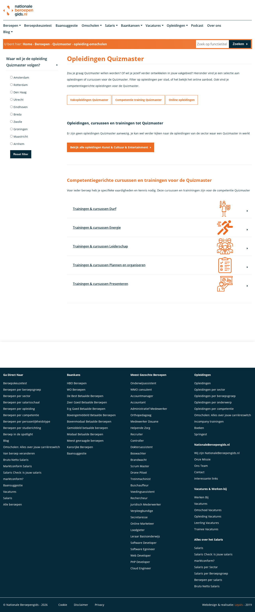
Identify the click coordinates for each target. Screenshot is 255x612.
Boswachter (138, 453)
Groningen (20, 129)
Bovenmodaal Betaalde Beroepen (89, 421)
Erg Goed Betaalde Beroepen (86, 409)
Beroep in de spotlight (18, 434)
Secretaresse (139, 517)
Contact (199, 472)
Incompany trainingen (209, 421)
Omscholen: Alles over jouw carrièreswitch (31, 447)
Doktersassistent (141, 447)
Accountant (138, 402)
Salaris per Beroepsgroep (211, 573)
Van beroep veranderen (19, 453)
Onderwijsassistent (143, 383)
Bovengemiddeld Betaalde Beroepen (91, 415)
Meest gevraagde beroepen (85, 440)
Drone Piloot (138, 472)
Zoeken (238, 44)
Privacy (99, 605)
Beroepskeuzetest (38, 25)
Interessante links (206, 478)
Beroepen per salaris (208, 580)
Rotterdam (20, 85)
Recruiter (136, 434)
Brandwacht (138, 460)
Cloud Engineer (140, 568)
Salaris (110, 25)
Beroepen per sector (16, 396)
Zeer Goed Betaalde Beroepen (87, 402)
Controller (137, 440)
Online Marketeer (142, 523)
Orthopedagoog (140, 415)
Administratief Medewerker (148, 409)
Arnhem (18, 144)
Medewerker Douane (144, 421)
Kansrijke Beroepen (80, 447)
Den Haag (19, 92)
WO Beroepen (76, 389)
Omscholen (90, 25)
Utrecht (18, 100)
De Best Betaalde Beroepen (85, 396)
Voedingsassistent (142, 492)
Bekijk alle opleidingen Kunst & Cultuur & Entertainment (109, 147)
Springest (200, 434)
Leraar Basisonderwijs (145, 536)
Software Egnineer (142, 549)
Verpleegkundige (141, 511)
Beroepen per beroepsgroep (22, 389)
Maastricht (20, 136)
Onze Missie (202, 459)
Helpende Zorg (140, 428)
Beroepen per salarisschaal (21, 402)
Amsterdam (21, 77)
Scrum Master (139, 466)
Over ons (214, 25)
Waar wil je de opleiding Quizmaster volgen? (26, 61)
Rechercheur (139, 498)
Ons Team (201, 466)
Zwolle (17, 122)
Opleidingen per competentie (214, 409)
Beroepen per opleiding (19, 409)
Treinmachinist (140, 479)
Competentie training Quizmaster (138, 100)
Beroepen (10, 25)
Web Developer (140, 555)
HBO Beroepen (77, 383)
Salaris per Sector (206, 567)
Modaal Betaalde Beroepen (85, 434)
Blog (6, 32)
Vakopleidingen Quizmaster (89, 100)
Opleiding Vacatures (207, 516)
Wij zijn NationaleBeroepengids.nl (217, 453)
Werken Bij (201, 497)
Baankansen (130, 25)
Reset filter (20, 154)
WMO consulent (141, 389)
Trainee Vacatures (206, 529)
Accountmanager (141, 396)
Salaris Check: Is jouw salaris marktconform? (22, 476)
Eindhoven (20, 107)
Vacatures (153, 25)
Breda (17, 114)
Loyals (239, 605)
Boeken (199, 428)
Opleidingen (176, 25)
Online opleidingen (182, 100)
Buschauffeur (139, 485)
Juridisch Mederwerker (145, 504)
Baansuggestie (67, 25)
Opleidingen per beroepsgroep (215, 396)
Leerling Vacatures (206, 523)
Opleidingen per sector (209, 389)
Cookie (62, 605)
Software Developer (143, 543)
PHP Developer (140, 562)
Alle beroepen (12, 504)
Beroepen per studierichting (22, 428)
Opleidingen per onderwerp (213, 402)
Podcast (197, 25)
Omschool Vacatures (208, 510)
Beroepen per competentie (21, 415)
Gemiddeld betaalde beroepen (87, 428)
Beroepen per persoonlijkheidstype (26, 421)
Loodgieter (137, 530)
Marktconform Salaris (17, 466)
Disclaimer (81, 605)
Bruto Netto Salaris (15, 460)
